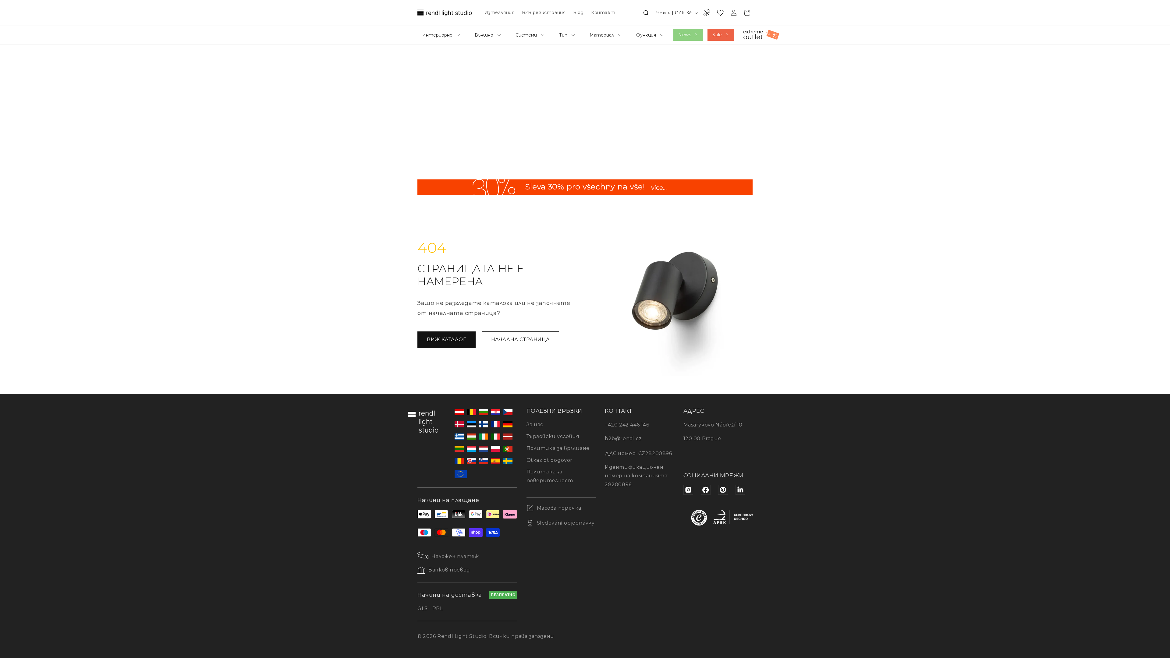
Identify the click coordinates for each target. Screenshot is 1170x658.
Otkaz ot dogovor (549, 460)
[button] (646, 12)
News (684, 34)
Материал (602, 35)
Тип (563, 35)
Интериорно (437, 35)
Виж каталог (446, 339)
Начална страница (520, 339)
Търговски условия (553, 436)
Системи (526, 35)
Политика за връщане (558, 448)
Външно (484, 35)
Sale (717, 34)
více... (659, 188)
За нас (535, 424)
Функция (646, 35)
